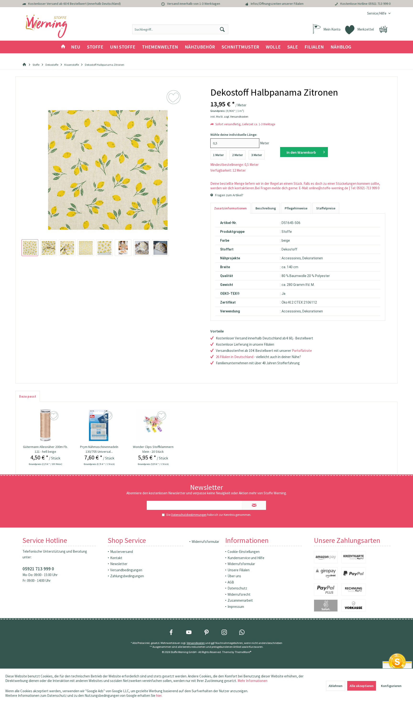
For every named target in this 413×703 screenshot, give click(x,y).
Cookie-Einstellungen (244, 551)
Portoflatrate (302, 350)
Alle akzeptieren (362, 686)
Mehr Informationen (252, 680)
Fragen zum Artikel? (228, 195)
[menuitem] (377, 13)
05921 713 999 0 (379, 3)
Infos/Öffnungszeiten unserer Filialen (277, 3)
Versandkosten (196, 643)
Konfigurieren (391, 686)
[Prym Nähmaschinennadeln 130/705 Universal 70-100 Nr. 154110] (99, 425)
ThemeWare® (243, 652)
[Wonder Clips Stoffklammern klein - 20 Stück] (153, 425)
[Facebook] (171, 632)
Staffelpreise (325, 208)
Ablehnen (335, 686)
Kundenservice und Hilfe (246, 558)
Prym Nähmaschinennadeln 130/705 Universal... (99, 449)
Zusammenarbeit (240, 600)
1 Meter (218, 155)
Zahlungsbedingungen (127, 576)
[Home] (63, 47)
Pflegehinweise (296, 208)
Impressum (236, 606)
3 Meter (256, 155)
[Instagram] (224, 632)
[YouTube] (189, 632)
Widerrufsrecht (239, 594)
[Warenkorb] (383, 29)
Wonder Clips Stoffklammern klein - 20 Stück (153, 449)
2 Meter (237, 155)
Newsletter (118, 563)
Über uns (234, 576)
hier (159, 695)
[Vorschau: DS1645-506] (30, 247)
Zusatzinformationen (230, 208)
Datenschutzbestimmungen (188, 515)
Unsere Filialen (239, 570)
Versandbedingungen (126, 570)
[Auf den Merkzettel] (54, 416)
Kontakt (116, 558)
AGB (231, 582)
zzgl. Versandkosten (236, 116)
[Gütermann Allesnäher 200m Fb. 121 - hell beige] (45, 425)
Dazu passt (27, 396)
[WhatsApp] (242, 632)
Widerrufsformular (205, 541)
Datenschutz (237, 588)
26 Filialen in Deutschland (234, 356)
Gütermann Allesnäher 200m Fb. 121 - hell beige (45, 449)
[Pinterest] (206, 632)
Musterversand (121, 551)
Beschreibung (265, 208)
